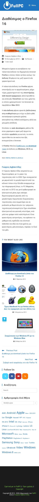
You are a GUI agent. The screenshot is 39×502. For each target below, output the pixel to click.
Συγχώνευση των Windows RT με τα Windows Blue (19, 337)
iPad (19, 422)
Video (19, 447)
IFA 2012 (5, 422)
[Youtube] (18, 376)
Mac (21, 430)
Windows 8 (7, 452)
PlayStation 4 (26, 438)
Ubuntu (4, 448)
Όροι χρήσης (28, 486)
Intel (11, 421)
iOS (16, 422)
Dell (3, 418)
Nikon (16, 434)
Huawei (28, 418)
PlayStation (7, 438)
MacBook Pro (27, 430)
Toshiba (32, 443)
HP (20, 418)
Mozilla (20, 158)
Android (11, 412)
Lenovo (26, 426)
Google (8, 417)
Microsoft (8, 433)
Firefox (8, 158)
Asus (26, 413)
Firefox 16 (14, 158)
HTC (24, 418)
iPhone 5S (12, 426)
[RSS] (25, 376)
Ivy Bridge (19, 426)
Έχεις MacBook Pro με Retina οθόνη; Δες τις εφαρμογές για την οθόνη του (19, 308)
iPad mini (24, 422)
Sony (17, 442)
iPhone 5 (5, 426)
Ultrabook (11, 448)
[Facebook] (12, 376)
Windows (30, 447)
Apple (20, 413)
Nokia (20, 434)
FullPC (34, 493)
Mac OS (34, 430)
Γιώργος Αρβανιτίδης (13, 56)
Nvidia (25, 434)
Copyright (19, 489)
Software (28, 59)
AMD (4, 413)
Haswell (16, 418)
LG (31, 426)
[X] (5, 376)
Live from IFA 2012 (13, 430)
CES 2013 (32, 413)
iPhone (30, 422)
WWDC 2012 (17, 452)
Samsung (7, 442)
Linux (4, 429)
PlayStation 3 (17, 438)
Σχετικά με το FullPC (13, 486)
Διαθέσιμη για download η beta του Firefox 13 (19, 274)
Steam (22, 443)
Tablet (26, 443)
